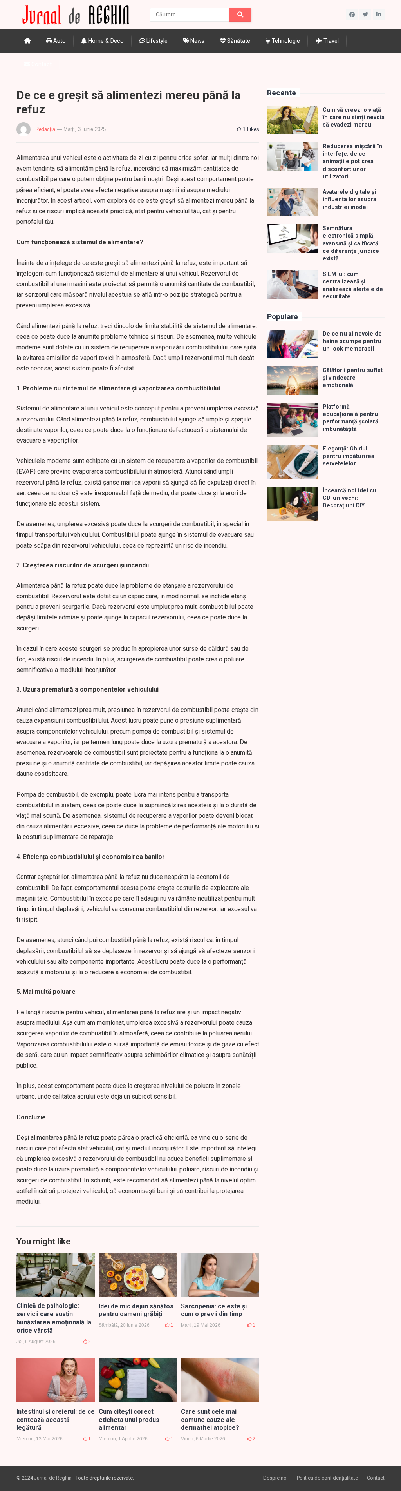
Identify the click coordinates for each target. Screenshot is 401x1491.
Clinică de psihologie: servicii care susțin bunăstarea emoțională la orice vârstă (53, 1318)
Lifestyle (156, 41)
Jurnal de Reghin (53, 1478)
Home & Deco (105, 41)
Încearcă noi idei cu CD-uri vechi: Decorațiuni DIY (349, 498)
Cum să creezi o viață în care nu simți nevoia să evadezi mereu (354, 118)
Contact (41, 64)
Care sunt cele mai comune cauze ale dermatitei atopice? (210, 1420)
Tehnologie (285, 41)
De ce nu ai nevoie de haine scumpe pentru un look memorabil (352, 341)
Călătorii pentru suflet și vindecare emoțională (353, 378)
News (196, 41)
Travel (330, 41)
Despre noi (275, 1478)
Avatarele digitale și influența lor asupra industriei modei (349, 200)
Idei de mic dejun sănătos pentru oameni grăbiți (136, 1310)
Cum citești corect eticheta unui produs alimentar (129, 1420)
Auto (59, 41)
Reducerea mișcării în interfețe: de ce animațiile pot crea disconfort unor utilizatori (352, 161)
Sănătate (238, 41)
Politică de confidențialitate (327, 1478)
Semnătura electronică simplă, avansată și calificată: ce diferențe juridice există (351, 243)
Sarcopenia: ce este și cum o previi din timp (214, 1310)
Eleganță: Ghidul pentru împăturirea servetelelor (348, 456)
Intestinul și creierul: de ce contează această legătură (55, 1420)
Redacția (45, 129)
